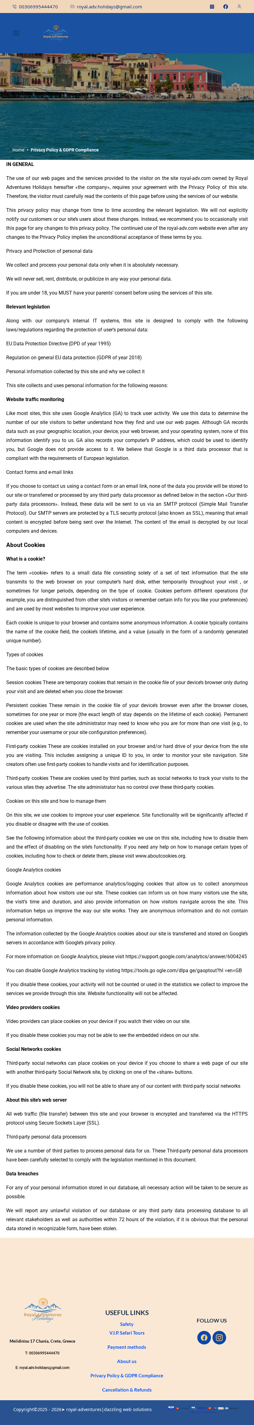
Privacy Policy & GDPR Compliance (126, 1375)
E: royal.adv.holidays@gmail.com (42, 1368)
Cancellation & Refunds (127, 1389)
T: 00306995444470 (42, 1353)
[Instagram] (219, 1337)
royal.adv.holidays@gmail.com (109, 6)
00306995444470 (38, 6)
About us (127, 1361)
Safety (127, 1324)
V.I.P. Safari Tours (127, 1332)
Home (18, 150)
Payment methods (126, 1347)
